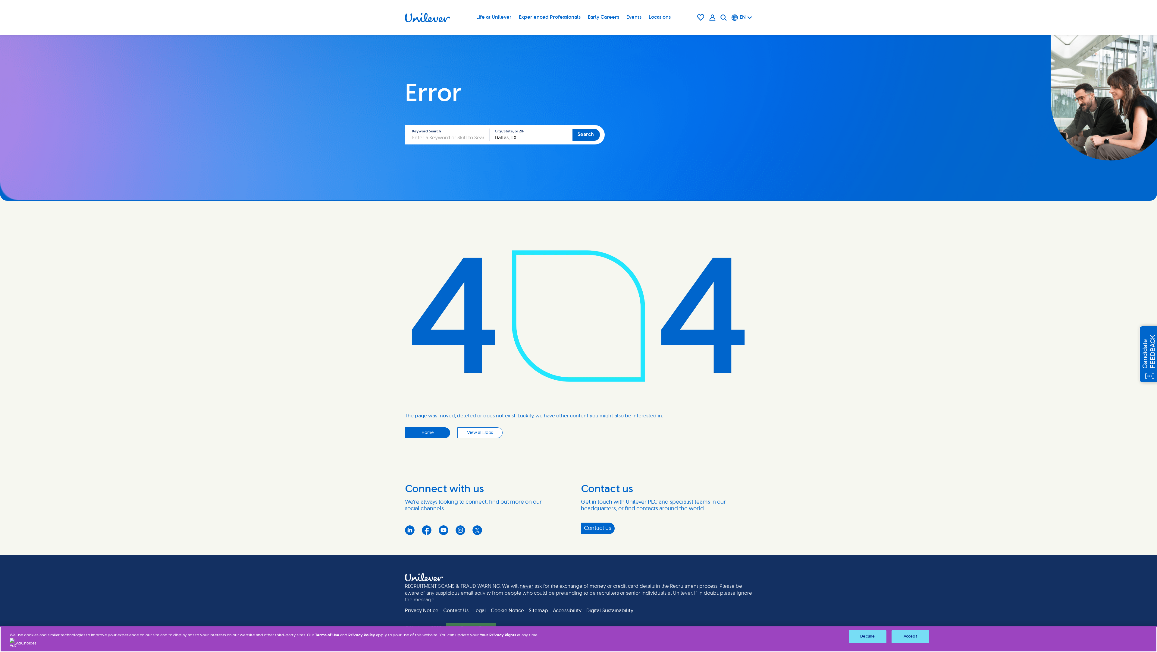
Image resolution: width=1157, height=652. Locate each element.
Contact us (597, 528)
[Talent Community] (712, 17)
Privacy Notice (421, 610)
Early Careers (603, 17)
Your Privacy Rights (498, 635)
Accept (910, 636)
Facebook (426, 530)
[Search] (723, 17)
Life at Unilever (494, 17)
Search (586, 134)
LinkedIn (410, 530)
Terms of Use (327, 635)
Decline (867, 636)
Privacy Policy (361, 635)
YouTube (443, 530)
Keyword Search (426, 131)
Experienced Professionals (550, 17)
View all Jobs (480, 433)
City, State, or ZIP (509, 131)
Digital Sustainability (609, 610)
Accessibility (567, 610)
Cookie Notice (507, 610)
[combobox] (531, 134)
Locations (660, 17)
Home (428, 433)
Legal (479, 610)
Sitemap (538, 610)
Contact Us (456, 610)
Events (633, 17)
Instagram (460, 530)
